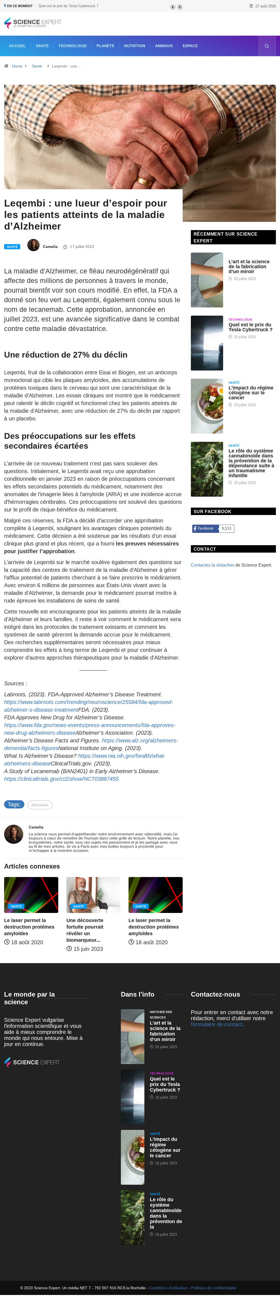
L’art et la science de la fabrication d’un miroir (249, 266)
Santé (42, 46)
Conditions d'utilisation (168, 1288)
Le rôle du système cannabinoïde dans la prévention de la (166, 1213)
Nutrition (134, 46)
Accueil (17, 46)
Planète (105, 46)
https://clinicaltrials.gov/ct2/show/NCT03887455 (61, 779)
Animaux (164, 46)
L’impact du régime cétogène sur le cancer (251, 392)
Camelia (50, 246)
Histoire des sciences (248, 256)
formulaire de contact (216, 1024)
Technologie (73, 46)
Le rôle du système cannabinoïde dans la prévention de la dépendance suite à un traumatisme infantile (251, 463)
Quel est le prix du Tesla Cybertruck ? (68, 6)
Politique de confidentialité (213, 1288)
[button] (173, 7)
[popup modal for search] (267, 46)
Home (17, 66)
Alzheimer (40, 805)
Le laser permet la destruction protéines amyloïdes (29, 927)
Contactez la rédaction (212, 565)
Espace (190, 46)
